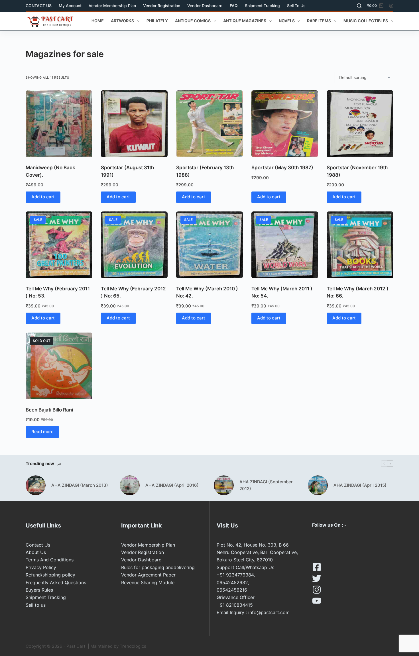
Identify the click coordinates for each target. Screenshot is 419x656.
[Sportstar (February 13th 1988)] (209, 123)
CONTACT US (39, 5)
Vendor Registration (161, 5)
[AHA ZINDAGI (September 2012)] (224, 485)
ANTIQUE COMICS (193, 20)
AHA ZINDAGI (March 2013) (79, 485)
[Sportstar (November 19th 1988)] (360, 123)
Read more (42, 431)
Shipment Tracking (262, 5)
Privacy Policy (41, 567)
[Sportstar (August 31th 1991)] (134, 123)
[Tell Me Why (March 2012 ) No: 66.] (360, 244)
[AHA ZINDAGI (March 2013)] (36, 485)
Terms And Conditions (50, 560)
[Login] (391, 6)
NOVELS (287, 20)
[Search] (359, 5)
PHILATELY (157, 20)
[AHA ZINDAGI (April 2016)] (130, 485)
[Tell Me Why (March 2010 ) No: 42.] (209, 244)
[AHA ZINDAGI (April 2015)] (318, 485)
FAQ (234, 5)
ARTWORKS (122, 20)
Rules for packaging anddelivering (158, 567)
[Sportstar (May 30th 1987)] (284, 123)
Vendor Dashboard (205, 5)
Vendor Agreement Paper (148, 575)
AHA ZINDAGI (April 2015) (360, 485)
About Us (36, 552)
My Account (70, 5)
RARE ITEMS (319, 20)
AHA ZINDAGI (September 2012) (266, 485)
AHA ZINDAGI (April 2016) (172, 485)
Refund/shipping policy (50, 575)
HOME (97, 20)
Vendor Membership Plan (112, 5)
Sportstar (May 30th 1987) (282, 167)
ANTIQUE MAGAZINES (244, 20)
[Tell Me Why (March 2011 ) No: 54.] (284, 244)
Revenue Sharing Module (147, 582)
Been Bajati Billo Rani (49, 410)
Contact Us (38, 545)
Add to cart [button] (43, 196)
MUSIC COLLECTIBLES (365, 20)
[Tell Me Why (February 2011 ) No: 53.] (59, 244)
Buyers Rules (39, 590)
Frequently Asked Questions (56, 582)
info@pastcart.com (269, 612)
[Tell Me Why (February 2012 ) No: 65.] (134, 244)
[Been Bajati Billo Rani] (59, 366)
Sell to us (296, 5)
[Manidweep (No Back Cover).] (59, 123)
